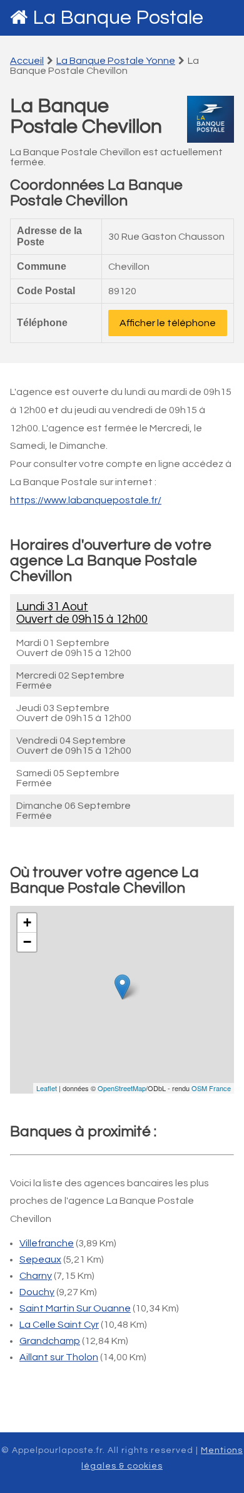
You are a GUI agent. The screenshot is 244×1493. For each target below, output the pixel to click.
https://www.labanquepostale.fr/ (85, 500)
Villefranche (46, 1243)
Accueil (27, 61)
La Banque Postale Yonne (115, 61)
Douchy (36, 1292)
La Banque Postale (118, 18)
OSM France (211, 1088)
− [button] (27, 942)
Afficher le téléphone (167, 323)
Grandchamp (49, 1341)
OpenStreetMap (122, 1088)
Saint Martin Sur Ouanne (75, 1308)
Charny (35, 1276)
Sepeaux (40, 1259)
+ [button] (27, 922)
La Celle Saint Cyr (59, 1325)
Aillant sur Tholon (58, 1357)
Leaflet (46, 1088)
